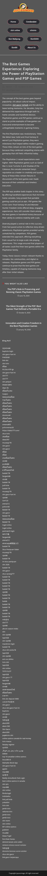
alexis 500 (6, 726)
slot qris (5, 784)
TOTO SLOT (6, 671)
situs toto (6, 433)
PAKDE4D (6, 357)
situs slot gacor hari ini (11, 708)
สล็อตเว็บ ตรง (7, 391)
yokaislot (5, 802)
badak (4, 601)
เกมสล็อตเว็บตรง (8, 458)
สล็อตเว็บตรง (7, 403)
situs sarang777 (8, 574)
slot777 (5, 375)
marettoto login (8, 644)
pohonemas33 (8, 427)
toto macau (6, 741)
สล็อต (4, 366)
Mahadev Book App (10, 763)
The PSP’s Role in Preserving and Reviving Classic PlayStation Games (23, 290)
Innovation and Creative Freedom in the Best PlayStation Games (23, 324)
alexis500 (5, 723)
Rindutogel (6, 793)
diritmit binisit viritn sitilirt (12, 842)
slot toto (5, 363)
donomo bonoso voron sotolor (14, 851)
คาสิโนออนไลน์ (8, 470)
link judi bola (7, 799)
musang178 (6, 443)
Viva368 (5, 833)
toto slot (5, 662)
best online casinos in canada (13, 781)
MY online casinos (9, 827)
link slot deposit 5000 (10, 699)
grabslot (5, 830)
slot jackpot (6, 382)
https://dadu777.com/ (10, 430)
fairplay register (8, 744)
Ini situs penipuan (9, 561)
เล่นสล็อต (5, 436)
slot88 (4, 461)
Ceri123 (5, 500)
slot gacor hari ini (9, 354)
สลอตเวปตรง (7, 385)
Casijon (5, 394)
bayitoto (5, 711)
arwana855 (6, 424)
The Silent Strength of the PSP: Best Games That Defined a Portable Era (23, 307)
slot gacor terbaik (20, 105)
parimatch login (8, 531)
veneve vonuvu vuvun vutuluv (14, 845)
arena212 (6, 504)
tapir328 (5, 638)
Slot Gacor (6, 729)
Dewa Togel (6, 836)
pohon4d (6, 507)
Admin (9, 86)
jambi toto (6, 808)
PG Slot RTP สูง (8, 369)
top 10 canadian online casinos (14, 756)
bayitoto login (7, 351)
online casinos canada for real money (16, 738)
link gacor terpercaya (10, 857)
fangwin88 (6, 476)
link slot (5, 360)
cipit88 (4, 497)
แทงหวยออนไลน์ (8, 689)
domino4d (6, 415)
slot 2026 (5, 564)
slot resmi (6, 820)
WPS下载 (5, 534)
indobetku (6, 796)
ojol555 (5, 747)
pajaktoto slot (7, 735)
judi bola (5, 485)
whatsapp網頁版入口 (10, 543)
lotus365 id (6, 759)
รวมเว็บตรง (6, 400)
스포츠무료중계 (8, 702)
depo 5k (5, 388)
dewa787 (5, 439)
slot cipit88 (6, 634)
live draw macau (8, 839)
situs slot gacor (8, 854)
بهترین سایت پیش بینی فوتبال (12, 750)
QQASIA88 (6, 348)
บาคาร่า (5, 695)
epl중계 (5, 775)
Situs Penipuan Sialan (10, 549)
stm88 (4, 686)
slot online (6, 668)
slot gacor (6, 446)
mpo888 (5, 772)
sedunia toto (7, 811)
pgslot (4, 769)
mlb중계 (5, 619)
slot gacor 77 (7, 677)
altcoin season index (10, 628)
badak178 (6, 473)
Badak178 (6, 510)
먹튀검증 (5, 720)
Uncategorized (13, 90)
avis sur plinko (7, 659)
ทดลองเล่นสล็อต (8, 397)
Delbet (4, 753)
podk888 (5, 464)
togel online (6, 525)
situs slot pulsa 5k (9, 650)
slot (3, 631)
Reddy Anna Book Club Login (13, 778)
